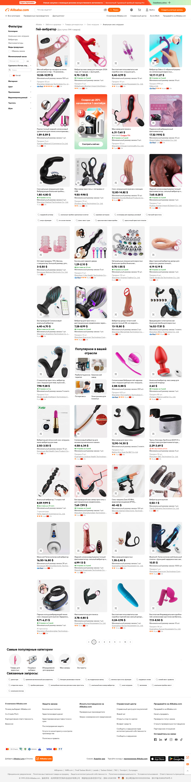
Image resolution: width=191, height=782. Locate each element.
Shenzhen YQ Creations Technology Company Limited (128, 395)
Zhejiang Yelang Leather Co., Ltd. (162, 397)
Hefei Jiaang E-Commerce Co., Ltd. (51, 514)
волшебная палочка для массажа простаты (67, 685)
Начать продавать (161, 714)
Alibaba (39, 24)
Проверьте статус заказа (164, 719)
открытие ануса (17, 685)
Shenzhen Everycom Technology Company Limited (90, 337)
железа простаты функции (121, 679)
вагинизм (143, 685)
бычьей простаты (155, 215)
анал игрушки (127, 685)
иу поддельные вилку (96, 679)
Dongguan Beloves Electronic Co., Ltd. (52, 272)
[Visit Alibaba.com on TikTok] (181, 739)
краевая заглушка (102, 215)
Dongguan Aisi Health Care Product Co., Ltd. (53, 451)
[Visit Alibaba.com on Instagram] (171, 739)
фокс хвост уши (84, 220)
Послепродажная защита (53, 726)
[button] (105, 9)
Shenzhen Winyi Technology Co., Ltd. (164, 332)
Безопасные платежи (51, 709)
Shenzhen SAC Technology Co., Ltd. (163, 456)
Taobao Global (106, 770)
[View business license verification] (119, 778)
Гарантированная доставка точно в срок (56, 720)
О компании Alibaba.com (16, 704)
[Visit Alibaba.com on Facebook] (155, 739)
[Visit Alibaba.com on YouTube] (176, 739)
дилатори (14, 679)
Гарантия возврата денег (52, 714)
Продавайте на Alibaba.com (165, 709)
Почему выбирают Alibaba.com (18, 709)
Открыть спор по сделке (127, 719)
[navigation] (20, 333)
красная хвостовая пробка (107, 220)
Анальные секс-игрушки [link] (113, 24)
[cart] (140, 10)
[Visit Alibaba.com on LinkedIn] (160, 739)
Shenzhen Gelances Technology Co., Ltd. (53, 84)
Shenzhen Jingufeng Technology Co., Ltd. (53, 334)
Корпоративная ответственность (19, 719)
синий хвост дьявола (166, 679)
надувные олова (145, 679)
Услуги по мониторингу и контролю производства (57, 732)
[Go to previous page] (88, 642)
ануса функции (45, 220)
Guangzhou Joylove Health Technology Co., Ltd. (90, 456)
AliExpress (58, 770)
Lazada (95, 770)
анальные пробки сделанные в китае (74, 215)
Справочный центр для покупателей (132, 709)
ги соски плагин (65, 220)
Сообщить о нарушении (127, 736)
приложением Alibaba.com (135, 759)
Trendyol (123, 770)
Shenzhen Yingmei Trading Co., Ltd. (126, 278)
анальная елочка (17, 691)
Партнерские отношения (164, 729)
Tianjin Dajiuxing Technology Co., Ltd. (164, 508)
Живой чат (121, 714)
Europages (133, 770)
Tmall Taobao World (83, 770)
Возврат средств (124, 724)
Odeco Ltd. (153, 86)
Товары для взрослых (74, 24)
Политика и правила (50, 738)
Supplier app (99, 759)
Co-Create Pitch (11, 714)
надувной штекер (46, 215)
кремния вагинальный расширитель (39, 679)
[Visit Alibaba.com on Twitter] (165, 739)
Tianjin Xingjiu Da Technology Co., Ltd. (164, 278)
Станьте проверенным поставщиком (169, 724)
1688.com (69, 770)
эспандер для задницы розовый (129, 215)
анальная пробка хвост (163, 685)
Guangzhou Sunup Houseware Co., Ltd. (127, 84)
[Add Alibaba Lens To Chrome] (44, 758)
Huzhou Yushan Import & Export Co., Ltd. (165, 206)
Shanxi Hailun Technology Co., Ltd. (163, 140)
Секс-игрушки (93, 24)
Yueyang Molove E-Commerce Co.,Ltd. (52, 143)
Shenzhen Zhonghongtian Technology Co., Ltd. (90, 513)
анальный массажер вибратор (102, 685)
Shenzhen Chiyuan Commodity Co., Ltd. (128, 146)
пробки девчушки (37, 685)
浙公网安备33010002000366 (138, 778)
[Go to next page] (130, 642)
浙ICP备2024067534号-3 (162, 778)
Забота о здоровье (53, 24)
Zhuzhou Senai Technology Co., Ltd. (88, 203)
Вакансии (9, 724)
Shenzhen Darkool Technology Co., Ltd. (52, 202)
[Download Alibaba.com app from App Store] (158, 758)
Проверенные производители (92, 712)
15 (125, 642)
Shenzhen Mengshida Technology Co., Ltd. (128, 332)
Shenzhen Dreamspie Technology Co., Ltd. (90, 570)
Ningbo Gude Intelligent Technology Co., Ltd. (53, 397)
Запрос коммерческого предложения (95, 717)
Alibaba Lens (19, 759)
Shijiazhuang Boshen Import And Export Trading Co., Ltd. (90, 86)
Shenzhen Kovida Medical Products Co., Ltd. (128, 198)
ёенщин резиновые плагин (70, 679)
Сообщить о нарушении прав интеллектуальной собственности (131, 730)
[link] (187, 757)
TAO (115, 770)
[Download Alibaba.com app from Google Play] (177, 758)
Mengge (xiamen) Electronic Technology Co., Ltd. (128, 511)
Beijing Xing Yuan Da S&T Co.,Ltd (125, 452)
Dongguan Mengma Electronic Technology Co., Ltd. (53, 566)
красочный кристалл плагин (135, 220)
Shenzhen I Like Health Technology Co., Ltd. (90, 275)
